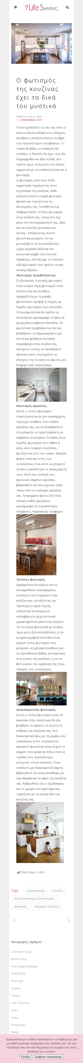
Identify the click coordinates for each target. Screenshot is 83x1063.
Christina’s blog (21, 951)
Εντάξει (25, 1056)
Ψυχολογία (18, 1024)
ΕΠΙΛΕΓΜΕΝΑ (28, 120)
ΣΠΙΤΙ (39, 120)
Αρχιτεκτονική (36, 890)
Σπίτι (14, 1010)
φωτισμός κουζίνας (47, 906)
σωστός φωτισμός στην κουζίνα (34, 898)
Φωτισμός (21, 906)
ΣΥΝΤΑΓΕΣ (18, 973)
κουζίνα (57, 890)
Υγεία (14, 1017)
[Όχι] (78, 1049)
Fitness (15, 995)
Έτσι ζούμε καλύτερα (24, 966)
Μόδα (15, 1032)
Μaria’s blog (19, 959)
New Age (17, 981)
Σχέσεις (16, 988)
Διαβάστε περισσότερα (48, 1056)
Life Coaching (20, 1003)
